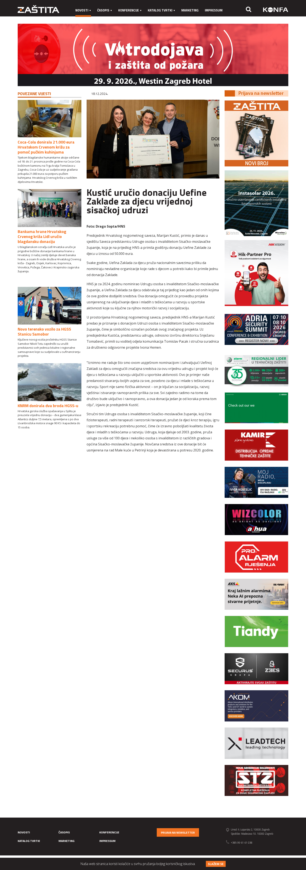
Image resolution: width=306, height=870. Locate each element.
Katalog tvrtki (160, 10)
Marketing (190, 10)
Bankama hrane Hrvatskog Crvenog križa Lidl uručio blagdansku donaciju (42, 236)
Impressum (214, 10)
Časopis (103, 10)
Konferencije (128, 10)
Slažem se (216, 864)
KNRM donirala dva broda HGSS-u (48, 405)
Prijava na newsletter (178, 832)
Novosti (81, 10)
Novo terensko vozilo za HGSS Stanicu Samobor (44, 331)
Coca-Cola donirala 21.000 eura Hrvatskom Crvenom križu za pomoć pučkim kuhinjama (46, 147)
